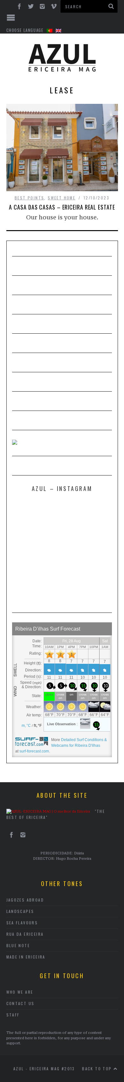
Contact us (20, 1003)
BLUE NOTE (18, 945)
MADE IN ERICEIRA (25, 956)
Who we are (19, 992)
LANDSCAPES (20, 911)
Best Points (29, 197)
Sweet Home (61, 197)
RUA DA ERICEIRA (25, 934)
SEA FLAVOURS (22, 922)
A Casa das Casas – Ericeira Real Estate (62, 207)
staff (13, 1014)
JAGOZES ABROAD (25, 900)
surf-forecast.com (34, 751)
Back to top (98, 1068)
